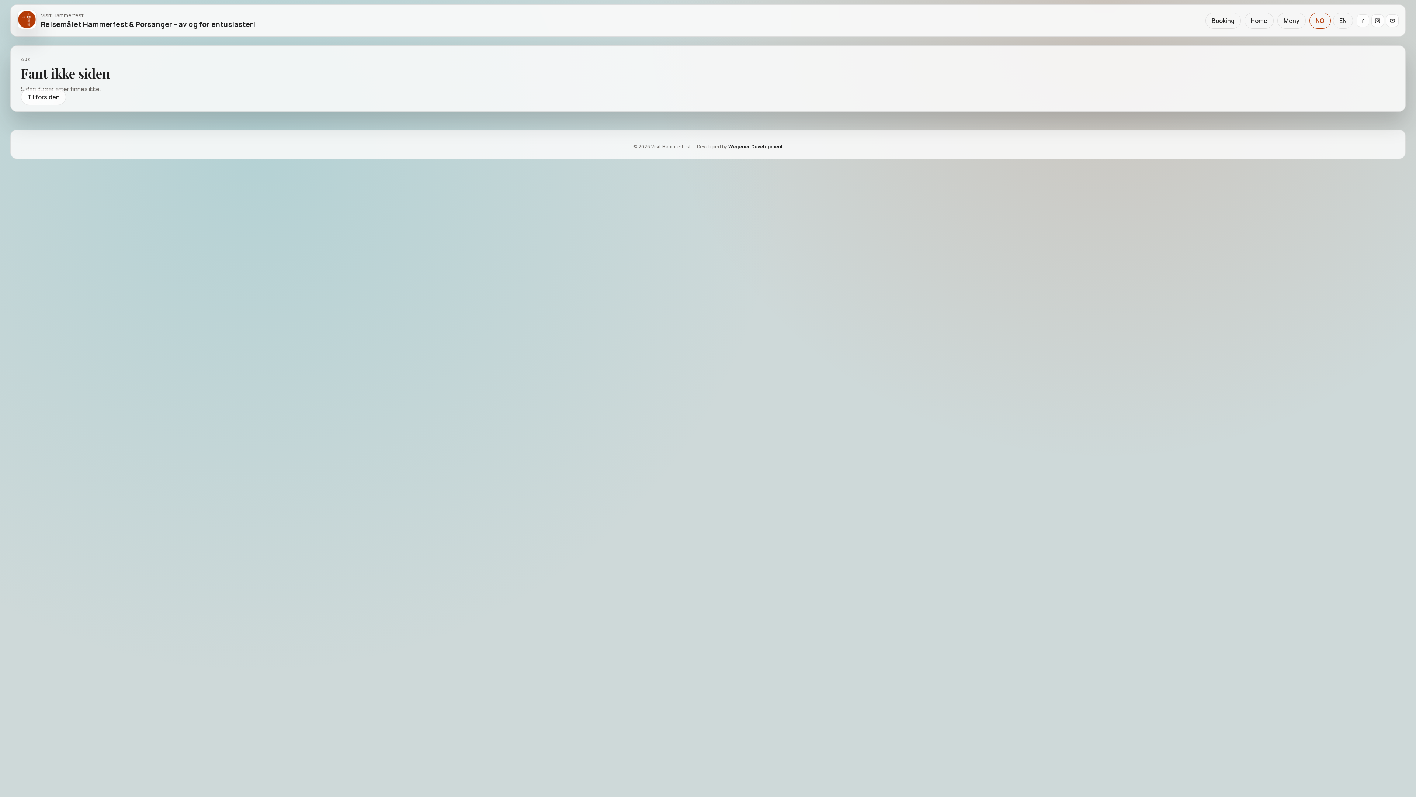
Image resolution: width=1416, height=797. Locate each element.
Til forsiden (43, 97)
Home (1259, 21)
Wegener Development (755, 146)
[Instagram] (1377, 20)
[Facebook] (1363, 20)
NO (1320, 21)
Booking (1223, 21)
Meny (1291, 21)
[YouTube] (1392, 20)
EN (1343, 21)
